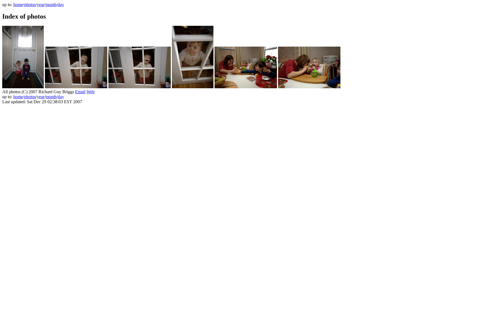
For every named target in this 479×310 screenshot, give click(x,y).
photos (30, 4)
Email (80, 91)
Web (90, 91)
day (61, 4)
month (51, 4)
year (40, 4)
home (18, 4)
